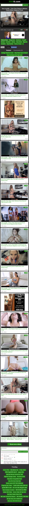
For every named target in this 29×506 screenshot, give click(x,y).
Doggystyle (12, 40)
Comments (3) (18, 50)
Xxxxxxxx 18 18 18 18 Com (14, 501)
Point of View (17, 44)
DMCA (14, 504)
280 (27, 29)
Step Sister (19, 42)
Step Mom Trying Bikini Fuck (14, 478)
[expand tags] (23, 44)
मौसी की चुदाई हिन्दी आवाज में (11, 472)
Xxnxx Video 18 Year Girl (19, 492)
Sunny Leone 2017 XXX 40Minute (14, 483)
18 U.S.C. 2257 (20, 504)
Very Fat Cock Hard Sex (14, 481)
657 (22, 29)
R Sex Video (23, 470)
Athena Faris (4, 40)
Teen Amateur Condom (8, 489)
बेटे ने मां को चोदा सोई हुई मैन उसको (20, 487)
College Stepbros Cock (7, 53)
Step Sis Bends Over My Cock (14, 55)
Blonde (3, 42)
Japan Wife (21, 472)
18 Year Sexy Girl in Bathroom (14, 498)
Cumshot (8, 42)
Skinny (13, 42)
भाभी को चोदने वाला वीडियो (21, 489)
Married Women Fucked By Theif (14, 474)
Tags (10, 504)
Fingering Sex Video (7, 485)
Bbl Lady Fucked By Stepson (8, 496)
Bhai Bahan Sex (14, 470)
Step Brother (10, 44)
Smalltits (3, 44)
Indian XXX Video (7, 492)
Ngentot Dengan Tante (10, 476)
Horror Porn (6, 470)
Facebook (13, 47)
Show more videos (15, 444)
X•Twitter (7, 47)
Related (8, 50)
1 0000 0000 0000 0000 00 (20, 485)
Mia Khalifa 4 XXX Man (22, 496)
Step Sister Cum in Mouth (21, 53)
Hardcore (18, 40)
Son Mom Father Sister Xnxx (14, 494)
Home (6, 504)
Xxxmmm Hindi (21, 476)
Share (2, 47)
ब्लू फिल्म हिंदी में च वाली (7, 487)
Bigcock (25, 42)
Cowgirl (24, 40)
